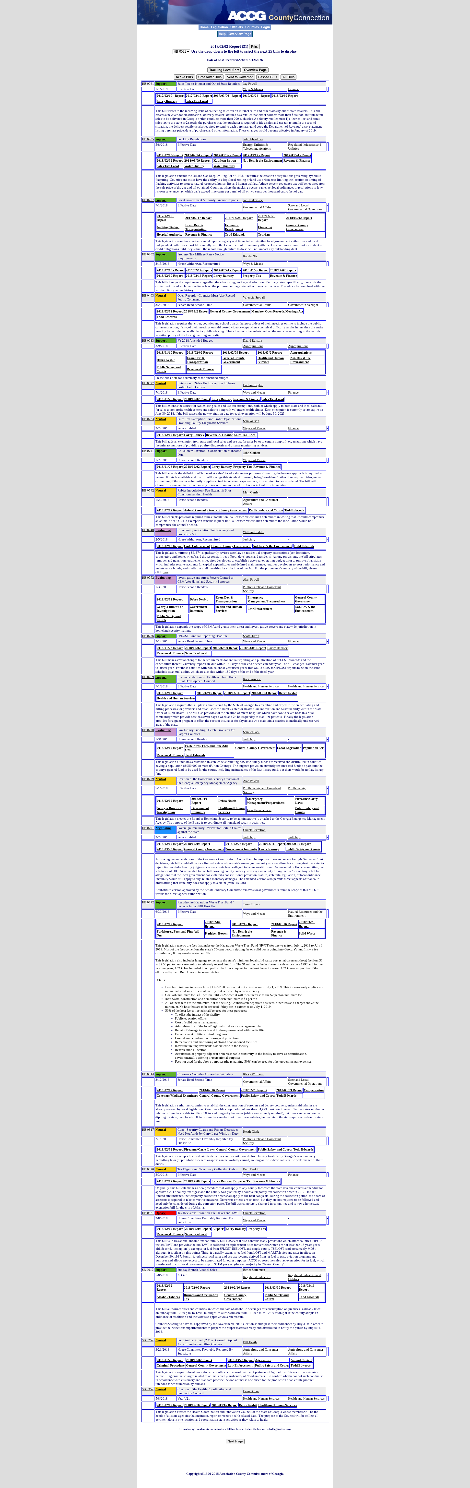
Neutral (160, 295)
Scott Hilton (251, 636)
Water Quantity (224, 166)
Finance (293, 89)
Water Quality (194, 166)
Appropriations (253, 346)
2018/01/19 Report (170, 352)
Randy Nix (250, 256)
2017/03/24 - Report (256, 95)
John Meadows (253, 139)
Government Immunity (198, 608)
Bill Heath (250, 1342)
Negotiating (163, 828)
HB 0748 (148, 530)
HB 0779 (148, 779)
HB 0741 (148, 451)
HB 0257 (148, 200)
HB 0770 (148, 730)
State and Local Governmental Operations (305, 207)
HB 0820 (148, 1169)
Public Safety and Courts (266, 510)
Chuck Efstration (254, 830)
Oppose (160, 1213)
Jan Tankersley (253, 200)
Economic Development (234, 227)
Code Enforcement (197, 546)
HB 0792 (148, 902)
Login (265, 27)
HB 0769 (148, 677)
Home (204, 27)
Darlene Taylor (253, 385)
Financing (265, 227)
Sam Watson (251, 421)
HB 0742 (148, 490)
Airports (218, 1229)
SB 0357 (147, 1389)
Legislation (219, 27)
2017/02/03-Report (170, 155)
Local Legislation (289, 748)
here (174, 378)
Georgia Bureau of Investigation (170, 608)
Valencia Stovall (254, 297)
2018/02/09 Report (170, 275)
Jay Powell (250, 83)
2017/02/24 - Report (198, 155)
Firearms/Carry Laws (199, 1149)
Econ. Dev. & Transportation (195, 227)
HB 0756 (148, 636)
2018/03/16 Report (237, 693)
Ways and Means (254, 392)
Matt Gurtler (251, 492)
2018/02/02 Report (285, 95)
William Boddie (253, 532)
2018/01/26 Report (256, 270)
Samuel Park (251, 732)
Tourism (264, 234)
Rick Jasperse (252, 679)
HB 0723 (148, 419)
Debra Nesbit (166, 360)
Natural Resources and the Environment (305, 913)
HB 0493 (148, 295)
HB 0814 (148, 1074)
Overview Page (240, 34)
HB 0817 (148, 1129)
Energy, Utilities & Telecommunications (257, 146)
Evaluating (163, 530)
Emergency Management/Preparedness (266, 599)
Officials (236, 27)
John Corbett (251, 453)
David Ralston (252, 340)
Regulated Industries (256, 1277)
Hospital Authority (169, 234)
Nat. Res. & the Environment (262, 160)
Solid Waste (307, 933)
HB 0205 (148, 139)
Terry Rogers (251, 904)
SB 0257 (147, 1340)
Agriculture (263, 1360)
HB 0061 (148, 83)
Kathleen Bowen (224, 160)
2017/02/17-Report (199, 95)
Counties (252, 27)
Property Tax (252, 275)
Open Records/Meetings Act (284, 311)
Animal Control (195, 510)
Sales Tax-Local (197, 101)
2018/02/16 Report (199, 275)
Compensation (314, 1090)
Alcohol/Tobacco (168, 1297)
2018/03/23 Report (264, 693)
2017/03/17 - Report (256, 155)
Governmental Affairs (257, 207)
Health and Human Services (261, 686)
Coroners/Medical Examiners (177, 1095)
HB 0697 (148, 383)
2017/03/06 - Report (227, 95)
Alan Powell (251, 579)
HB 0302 (148, 254)
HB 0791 (148, 828)
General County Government (297, 227)
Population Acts (313, 748)
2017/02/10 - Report (170, 95)
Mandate (257, 311)
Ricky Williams (253, 1074)
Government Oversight (303, 305)
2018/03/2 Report (196, 311)
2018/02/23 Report (239, 844)
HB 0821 (148, 1213)
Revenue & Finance (296, 160)
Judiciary (249, 539)
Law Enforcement (259, 609)
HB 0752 (148, 577)
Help (222, 34)
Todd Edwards (235, 234)
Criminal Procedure (171, 1365)
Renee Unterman (254, 1270)
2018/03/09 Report (197, 160)
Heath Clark (251, 1131)
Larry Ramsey (167, 101)
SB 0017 (147, 1270)
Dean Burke (251, 1391)
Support (160, 83)
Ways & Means (253, 89)
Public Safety (297, 788)
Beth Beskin (251, 1169)
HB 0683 (148, 340)
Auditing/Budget (168, 227)
